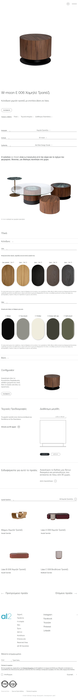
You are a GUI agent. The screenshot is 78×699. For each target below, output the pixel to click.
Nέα (18, 625)
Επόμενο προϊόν (64, 593)
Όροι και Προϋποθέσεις (18, 691)
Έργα (19, 628)
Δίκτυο (19, 632)
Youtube (47, 622)
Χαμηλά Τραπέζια (42, 130)
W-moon (42, 137)
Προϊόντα (20, 618)
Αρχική (19, 614)
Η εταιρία (20, 621)
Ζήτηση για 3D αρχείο (8, 427)
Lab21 (53, 695)
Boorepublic (40, 695)
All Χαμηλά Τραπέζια (66, 499)
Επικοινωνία (21, 639)
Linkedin (47, 630)
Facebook (48, 618)
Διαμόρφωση (6, 110)
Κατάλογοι (21, 635)
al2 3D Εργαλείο (23, 646)
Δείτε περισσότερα (46, 481)
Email (2, 660)
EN (68, 4)
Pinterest (47, 626)
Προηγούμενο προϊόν (16, 593)
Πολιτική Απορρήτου (28, 668)
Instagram (48, 614)
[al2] (5, 4)
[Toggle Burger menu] (74, 3)
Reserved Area (22, 642)
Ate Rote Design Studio (42, 145)
